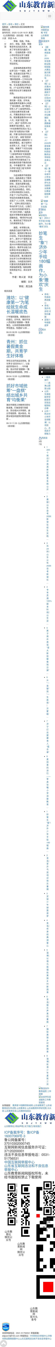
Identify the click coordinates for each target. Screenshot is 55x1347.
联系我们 (37, 1126)
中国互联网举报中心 (19, 1161)
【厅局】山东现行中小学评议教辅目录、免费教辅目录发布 (47, 116)
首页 (4, 24)
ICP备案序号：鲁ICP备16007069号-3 (21, 1134)
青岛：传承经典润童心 (47, 298)
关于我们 (28, 1126)
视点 (44, 329)
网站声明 (19, 1126)
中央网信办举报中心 (39, 1335)
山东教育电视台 (24, 1110)
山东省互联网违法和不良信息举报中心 (26, 1167)
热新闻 (44, 437)
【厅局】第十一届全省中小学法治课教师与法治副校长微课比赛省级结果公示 (47, 181)
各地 (10, 24)
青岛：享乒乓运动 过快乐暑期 (47, 311)
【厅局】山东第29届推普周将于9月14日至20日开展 (47, 90)
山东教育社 (21, 1108)
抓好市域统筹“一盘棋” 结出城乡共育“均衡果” (18, 393)
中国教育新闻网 (26, 1105)
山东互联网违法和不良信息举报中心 (35, 1338)
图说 (44, 209)
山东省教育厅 (39, 1105)
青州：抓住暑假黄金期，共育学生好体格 (17, 348)
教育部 (15, 1105)
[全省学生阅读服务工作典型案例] (45, 1099)
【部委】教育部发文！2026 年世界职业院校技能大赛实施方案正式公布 (47, 62)
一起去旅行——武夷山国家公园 (47, 383)
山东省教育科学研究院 (37, 1108)
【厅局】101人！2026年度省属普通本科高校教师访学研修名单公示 (47, 147)
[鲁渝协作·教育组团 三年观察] (45, 1090)
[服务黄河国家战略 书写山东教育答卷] (45, 32)
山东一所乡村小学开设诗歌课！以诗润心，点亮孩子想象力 (47, 422)
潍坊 (16, 24)
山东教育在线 (10, 1110)
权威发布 (45, 41)
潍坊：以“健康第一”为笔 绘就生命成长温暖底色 (17, 304)
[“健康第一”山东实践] (45, 203)
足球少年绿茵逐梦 (47, 322)
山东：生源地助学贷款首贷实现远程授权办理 (47, 399)
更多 (41, 44)
